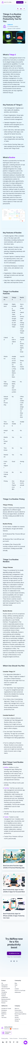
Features (3, 995)
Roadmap (3, 993)
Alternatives (4, 1001)
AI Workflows (4, 997)
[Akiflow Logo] (8, 2)
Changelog (4, 992)
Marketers (3, 1013)
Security (17, 1017)
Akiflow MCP (4, 985)
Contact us (17, 1019)
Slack (16, 985)
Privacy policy (18, 1010)
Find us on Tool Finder (20, 990)
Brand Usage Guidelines (20, 1013)
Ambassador (18, 992)
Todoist (6, 817)
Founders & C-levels (6, 1008)
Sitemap (17, 1021)
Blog (16, 983)
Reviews (3, 1002)
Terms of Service (19, 1012)
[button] (25, 1042)
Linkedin (17, 988)
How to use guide (5, 988)
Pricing (3, 990)
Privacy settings (23, 1038)
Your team (3, 1017)
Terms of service (13, 1038)
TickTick (6, 788)
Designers (3, 1012)
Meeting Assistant (5, 999)
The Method (4, 986)
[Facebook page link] (13, 1042)
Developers (4, 1010)
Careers (16, 1015)
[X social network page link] (21, 987)
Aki (2, 983)
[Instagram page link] (6, 1042)
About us (17, 1008)
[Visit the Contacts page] (17, 1042)
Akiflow (6, 767)
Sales (2, 1015)
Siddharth (10, 24)
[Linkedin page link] (2, 1042)
